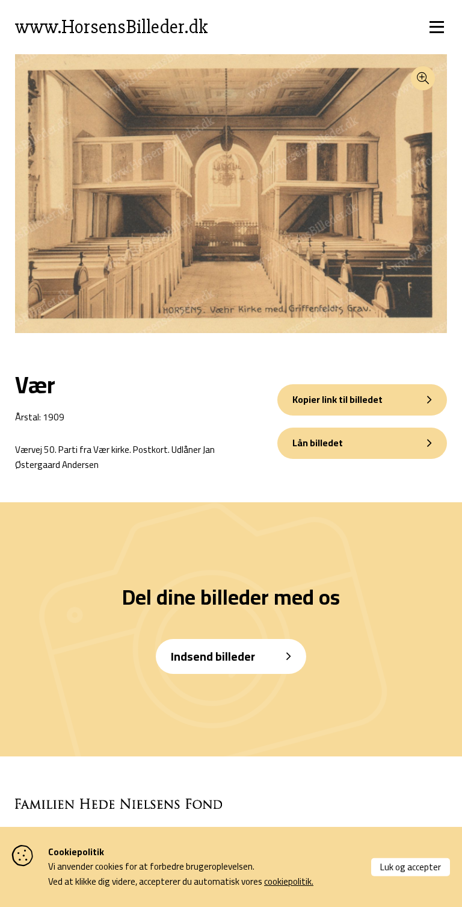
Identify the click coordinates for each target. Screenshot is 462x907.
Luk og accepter (410, 866)
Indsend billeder (213, 656)
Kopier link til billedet (337, 399)
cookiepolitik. (288, 881)
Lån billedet (317, 443)
